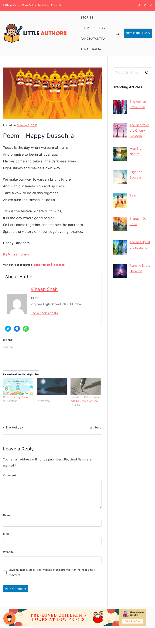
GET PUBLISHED (138, 33)
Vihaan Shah (44, 289)
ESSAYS (102, 28)
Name (7, 515)
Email (6, 533)
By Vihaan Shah (16, 254)
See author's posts (44, 313)
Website (8, 551)
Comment (10, 475)
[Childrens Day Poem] (18, 386)
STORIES (87, 17)
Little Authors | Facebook (49, 264)
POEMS (86, 28)
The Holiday (14, 427)
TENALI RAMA (91, 49)
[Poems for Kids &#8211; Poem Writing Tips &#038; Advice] (86, 386)
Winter (94, 427)
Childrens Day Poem (16, 397)
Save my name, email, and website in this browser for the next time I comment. (52, 572)
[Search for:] (132, 72)
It (38, 397)
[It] (52, 386)
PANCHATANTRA (93, 38)
